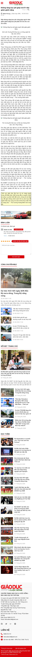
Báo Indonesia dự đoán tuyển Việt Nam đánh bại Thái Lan (22, 459)
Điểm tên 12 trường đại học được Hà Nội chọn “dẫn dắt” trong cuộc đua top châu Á (23, 422)
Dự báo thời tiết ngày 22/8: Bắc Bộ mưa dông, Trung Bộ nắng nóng (14, 293)
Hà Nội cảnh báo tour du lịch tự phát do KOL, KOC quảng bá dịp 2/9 (22, 519)
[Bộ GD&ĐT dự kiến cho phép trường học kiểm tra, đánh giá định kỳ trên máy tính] (7, 510)
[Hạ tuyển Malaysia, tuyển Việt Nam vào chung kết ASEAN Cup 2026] (7, 560)
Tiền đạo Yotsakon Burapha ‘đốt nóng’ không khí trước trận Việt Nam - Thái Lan (21, 310)
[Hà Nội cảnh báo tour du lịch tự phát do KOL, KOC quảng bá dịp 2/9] (7, 521)
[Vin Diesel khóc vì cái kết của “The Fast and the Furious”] (7, 442)
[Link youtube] (15, 624)
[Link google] (11, 624)
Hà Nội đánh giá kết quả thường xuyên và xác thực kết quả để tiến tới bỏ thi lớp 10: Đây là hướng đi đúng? (15, 373)
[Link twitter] (6, 624)
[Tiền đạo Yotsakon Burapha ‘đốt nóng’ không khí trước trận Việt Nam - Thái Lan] (6, 311)
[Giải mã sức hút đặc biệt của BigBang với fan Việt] (7, 500)
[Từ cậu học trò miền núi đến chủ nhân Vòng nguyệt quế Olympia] (7, 471)
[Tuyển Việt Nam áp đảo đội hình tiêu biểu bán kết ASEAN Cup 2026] (7, 490)
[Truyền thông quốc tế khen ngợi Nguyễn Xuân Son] (7, 541)
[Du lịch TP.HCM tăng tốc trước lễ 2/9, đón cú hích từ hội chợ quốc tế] (6, 328)
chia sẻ (9, 40)
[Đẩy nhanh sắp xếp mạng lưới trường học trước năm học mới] (7, 550)
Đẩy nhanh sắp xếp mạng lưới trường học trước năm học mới (22, 549)
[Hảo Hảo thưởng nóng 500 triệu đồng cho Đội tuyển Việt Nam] (7, 531)
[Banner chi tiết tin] (16, 215)
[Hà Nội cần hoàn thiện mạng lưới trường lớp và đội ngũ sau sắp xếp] (7, 452)
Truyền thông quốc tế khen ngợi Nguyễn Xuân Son (21, 539)
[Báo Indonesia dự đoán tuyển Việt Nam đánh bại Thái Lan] (7, 461)
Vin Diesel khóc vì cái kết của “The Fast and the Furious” (22, 440)
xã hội (25, 92)
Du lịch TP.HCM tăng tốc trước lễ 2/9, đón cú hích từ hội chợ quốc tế (21, 328)
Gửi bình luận (16, 257)
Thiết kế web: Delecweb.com (9, 654)
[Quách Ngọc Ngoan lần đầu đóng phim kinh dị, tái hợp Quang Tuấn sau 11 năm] (7, 570)
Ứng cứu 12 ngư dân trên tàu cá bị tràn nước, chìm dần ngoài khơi (21, 337)
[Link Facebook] (2, 624)
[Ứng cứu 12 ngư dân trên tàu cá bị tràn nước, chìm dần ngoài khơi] (6, 337)
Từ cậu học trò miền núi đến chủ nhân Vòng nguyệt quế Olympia (22, 469)
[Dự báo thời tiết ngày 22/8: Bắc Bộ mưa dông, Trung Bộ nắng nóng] (16, 278)
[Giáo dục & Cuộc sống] (15, 3)
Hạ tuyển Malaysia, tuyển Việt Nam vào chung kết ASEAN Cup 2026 (22, 558)
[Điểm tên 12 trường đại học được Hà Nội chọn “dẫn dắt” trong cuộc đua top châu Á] (7, 423)
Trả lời (5, 235)
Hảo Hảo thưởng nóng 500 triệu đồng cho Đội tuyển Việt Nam (21, 529)
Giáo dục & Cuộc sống (15, 651)
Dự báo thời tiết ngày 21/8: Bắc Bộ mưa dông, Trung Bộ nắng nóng (22, 479)
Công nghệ (25, 32)
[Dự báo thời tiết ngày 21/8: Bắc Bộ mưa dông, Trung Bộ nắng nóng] (7, 481)
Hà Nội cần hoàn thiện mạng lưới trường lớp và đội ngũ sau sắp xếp (22, 450)
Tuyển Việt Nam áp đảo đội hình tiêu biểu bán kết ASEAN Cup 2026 (22, 489)
